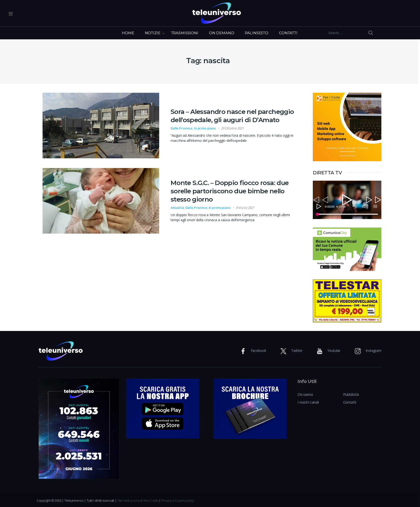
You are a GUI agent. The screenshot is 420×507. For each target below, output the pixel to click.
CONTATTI (288, 33)
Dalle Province (181, 128)
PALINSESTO (256, 33)
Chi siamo (305, 394)
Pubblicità (351, 394)
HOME (128, 33)
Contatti (349, 402)
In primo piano (205, 128)
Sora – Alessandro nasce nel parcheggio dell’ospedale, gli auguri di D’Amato (232, 116)
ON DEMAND (221, 33)
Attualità (177, 207)
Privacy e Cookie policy (177, 500)
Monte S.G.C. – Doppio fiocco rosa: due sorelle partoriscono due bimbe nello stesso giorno (230, 191)
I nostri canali (308, 402)
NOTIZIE (152, 33)
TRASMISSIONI (184, 33)
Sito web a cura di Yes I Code (137, 500)
